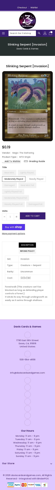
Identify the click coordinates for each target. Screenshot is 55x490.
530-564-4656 (27, 359)
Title (4, 167)
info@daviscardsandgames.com (27, 372)
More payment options (13, 233)
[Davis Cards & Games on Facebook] (11, 3)
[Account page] (45, 33)
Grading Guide (37, 161)
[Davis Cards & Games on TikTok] (43, 3)
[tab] (27, 245)
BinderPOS (43, 478)
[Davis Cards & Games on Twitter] (17, 3)
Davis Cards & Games (27, 48)
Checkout (22, 7)
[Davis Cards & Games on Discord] (33, 3)
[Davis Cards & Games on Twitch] (38, 3)
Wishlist (34, 7)
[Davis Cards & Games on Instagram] (22, 3)
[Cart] (51, 33)
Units (5, 211)
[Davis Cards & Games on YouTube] (27, 3)
